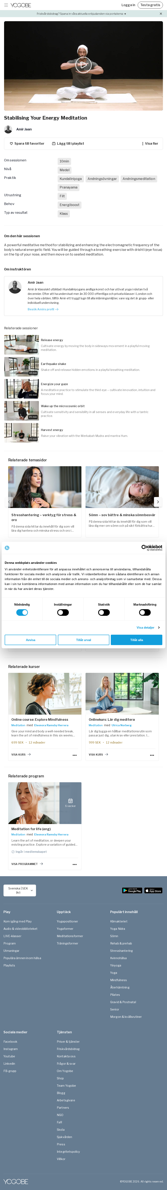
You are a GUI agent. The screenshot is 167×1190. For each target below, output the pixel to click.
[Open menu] (6, 5)
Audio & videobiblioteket (20, 928)
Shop (60, 1078)
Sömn (114, 936)
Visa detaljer (145, 627)
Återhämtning (120, 987)
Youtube (9, 1056)
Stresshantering (121, 950)
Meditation (18, 725)
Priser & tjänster (68, 1041)
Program (9, 943)
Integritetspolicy (68, 1151)
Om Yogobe (65, 1071)
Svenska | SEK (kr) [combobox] (18, 890)
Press (61, 1144)
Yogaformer (65, 928)
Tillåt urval (83, 639)
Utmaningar (11, 950)
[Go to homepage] (21, 5)
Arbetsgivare (66, 1100)
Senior (114, 1009)
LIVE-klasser (12, 936)
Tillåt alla (136, 639)
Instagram (10, 1049)
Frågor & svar (66, 1063)
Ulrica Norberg (122, 725)
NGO (60, 1115)
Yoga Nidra (117, 928)
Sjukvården (64, 1137)
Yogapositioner (67, 921)
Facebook (10, 1041)
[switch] (63, 612)
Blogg (61, 1093)
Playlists (9, 965)
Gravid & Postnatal (123, 1002)
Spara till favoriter (29, 143)
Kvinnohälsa (118, 958)
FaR (59, 1122)
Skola (61, 1129)
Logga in (128, 5)
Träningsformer (67, 943)
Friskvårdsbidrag (68, 1049)
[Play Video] (83, 66)
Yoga (113, 972)
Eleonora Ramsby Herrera (51, 725)
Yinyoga (115, 965)
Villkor (61, 1159)
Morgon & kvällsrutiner (126, 1016)
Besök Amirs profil (41, 309)
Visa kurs (18, 754)
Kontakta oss (66, 1056)
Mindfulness (118, 980)
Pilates (115, 994)
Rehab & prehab (121, 943)
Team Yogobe (66, 1085)
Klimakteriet (118, 921)
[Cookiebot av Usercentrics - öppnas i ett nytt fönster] (144, 548)
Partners (63, 1107)
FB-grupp (9, 1071)
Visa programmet (24, 864)
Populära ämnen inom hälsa (22, 958)
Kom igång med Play (17, 921)
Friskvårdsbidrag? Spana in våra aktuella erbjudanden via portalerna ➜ (81, 13)
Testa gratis (150, 5)
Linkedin (9, 1063)
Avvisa (30, 639)
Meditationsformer (70, 936)
